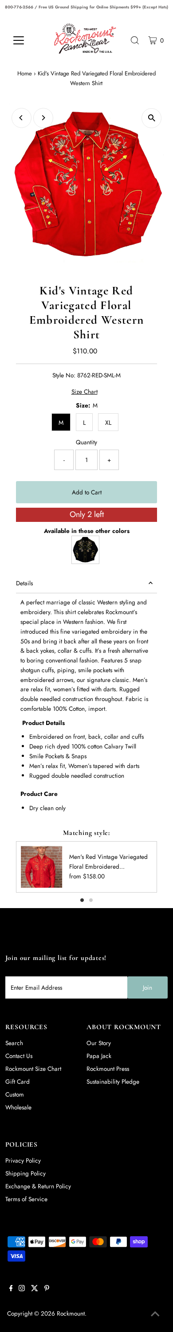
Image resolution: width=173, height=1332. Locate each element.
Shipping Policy (25, 1173)
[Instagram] (21, 1289)
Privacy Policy (23, 1160)
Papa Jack (98, 1055)
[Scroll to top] (155, 1314)
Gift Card (17, 1081)
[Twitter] (34, 1289)
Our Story (98, 1042)
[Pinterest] (46, 1289)
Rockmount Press (107, 1068)
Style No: (63, 375)
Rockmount (71, 1313)
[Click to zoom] (151, 118)
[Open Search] (135, 40)
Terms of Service (26, 1199)
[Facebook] (11, 1289)
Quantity (86, 442)
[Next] (43, 118)
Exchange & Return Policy (38, 1186)
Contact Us (18, 1055)
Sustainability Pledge (112, 1081)
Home (24, 73)
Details (24, 583)
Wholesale (18, 1107)
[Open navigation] (25, 40)
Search (14, 1042)
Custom (14, 1094)
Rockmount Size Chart (33, 1068)
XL (108, 422)
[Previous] (21, 118)
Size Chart (84, 392)
